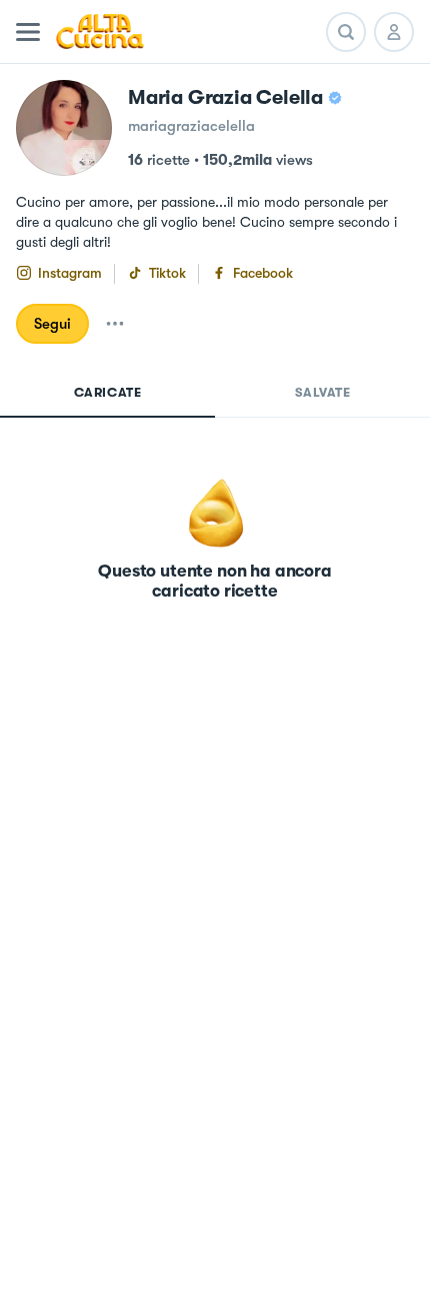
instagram (70, 273)
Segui (52, 324)
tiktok (167, 273)
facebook (263, 273)
